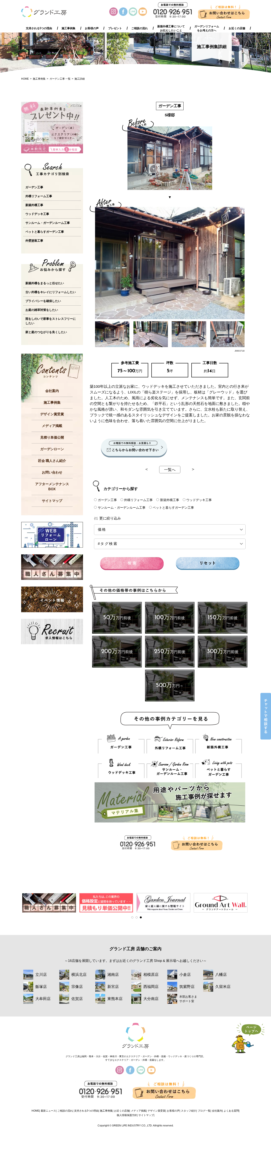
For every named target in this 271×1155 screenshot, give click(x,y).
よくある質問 (231, 1110)
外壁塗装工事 (34, 240)
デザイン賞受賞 (52, 414)
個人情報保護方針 (127, 1115)
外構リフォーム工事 (138, 499)
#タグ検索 (108, 544)
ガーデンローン (52, 449)
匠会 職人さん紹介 (52, 461)
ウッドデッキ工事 (199, 499)
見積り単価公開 (52, 437)
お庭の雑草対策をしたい (41, 310)
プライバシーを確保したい (43, 301)
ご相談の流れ (139, 28)
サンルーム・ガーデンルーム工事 (121, 507)
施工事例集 (68, 28)
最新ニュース (48, 1110)
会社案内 (52, 391)
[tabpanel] (49, 903)
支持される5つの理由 (39, 28)
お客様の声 (92, 28)
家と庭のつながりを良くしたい (46, 332)
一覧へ (170, 470)
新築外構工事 (169, 499)
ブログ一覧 (204, 1110)
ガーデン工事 (107, 499)
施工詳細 (80, 78)
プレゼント (115, 28)
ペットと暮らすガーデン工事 (173, 507)
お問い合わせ (52, 472)
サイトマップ (52, 501)
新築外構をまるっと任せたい (44, 283)
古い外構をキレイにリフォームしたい (50, 292)
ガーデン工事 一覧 (60, 78)
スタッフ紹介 (188, 1110)
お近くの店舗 (237, 28)
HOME (25, 78)
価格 (108, 530)
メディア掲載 (52, 426)
